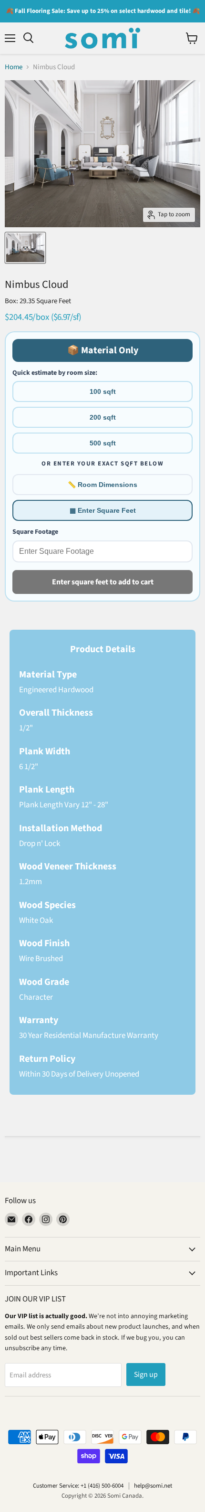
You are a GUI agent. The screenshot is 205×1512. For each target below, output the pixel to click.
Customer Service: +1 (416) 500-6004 (78, 1485)
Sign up (146, 1374)
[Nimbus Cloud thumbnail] (25, 248)
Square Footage (35, 532)
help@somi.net (153, 1485)
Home (13, 67)
